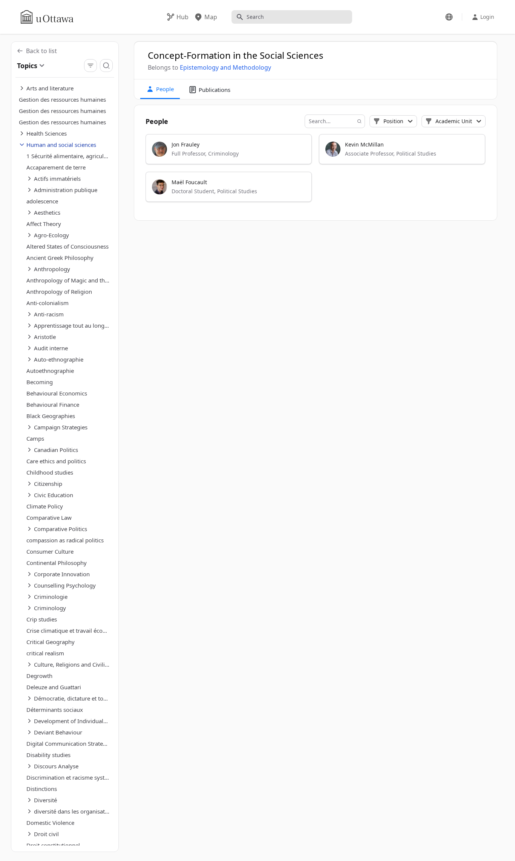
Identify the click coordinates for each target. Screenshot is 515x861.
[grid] (316, 171)
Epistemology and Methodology (225, 67)
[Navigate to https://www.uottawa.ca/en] (47, 16)
